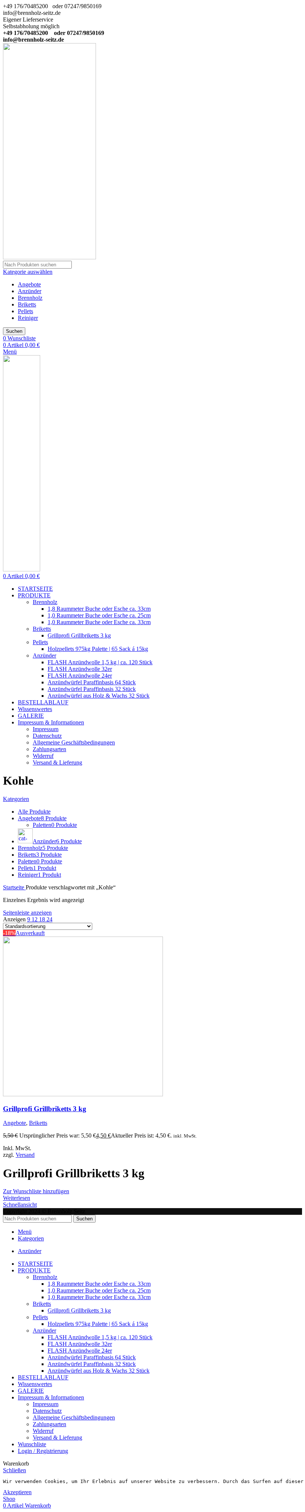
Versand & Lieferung (57, 762)
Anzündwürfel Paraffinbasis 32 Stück (92, 689)
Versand (25, 1155)
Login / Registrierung (43, 1451)
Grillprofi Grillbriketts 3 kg (79, 635)
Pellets (25, 311)
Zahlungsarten (49, 749)
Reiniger (28, 318)
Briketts (27, 304)
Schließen (14, 1470)
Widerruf (43, 756)
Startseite (14, 887)
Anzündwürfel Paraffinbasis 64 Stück (92, 682)
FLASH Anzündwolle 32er (80, 669)
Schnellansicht (20, 1204)
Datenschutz (47, 736)
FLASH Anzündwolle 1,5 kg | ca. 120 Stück (100, 662)
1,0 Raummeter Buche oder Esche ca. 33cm (99, 622)
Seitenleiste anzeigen (27, 912)
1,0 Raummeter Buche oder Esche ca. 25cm (99, 615)
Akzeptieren (17, 1492)
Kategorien (16, 799)
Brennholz (30, 298)
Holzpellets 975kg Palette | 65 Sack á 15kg (98, 649)
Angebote (29, 284)
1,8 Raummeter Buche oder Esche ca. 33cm (99, 609)
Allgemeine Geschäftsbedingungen (74, 742)
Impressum (45, 729)
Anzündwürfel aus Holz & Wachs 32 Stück (99, 695)
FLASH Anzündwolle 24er (80, 675)
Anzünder (29, 291)
